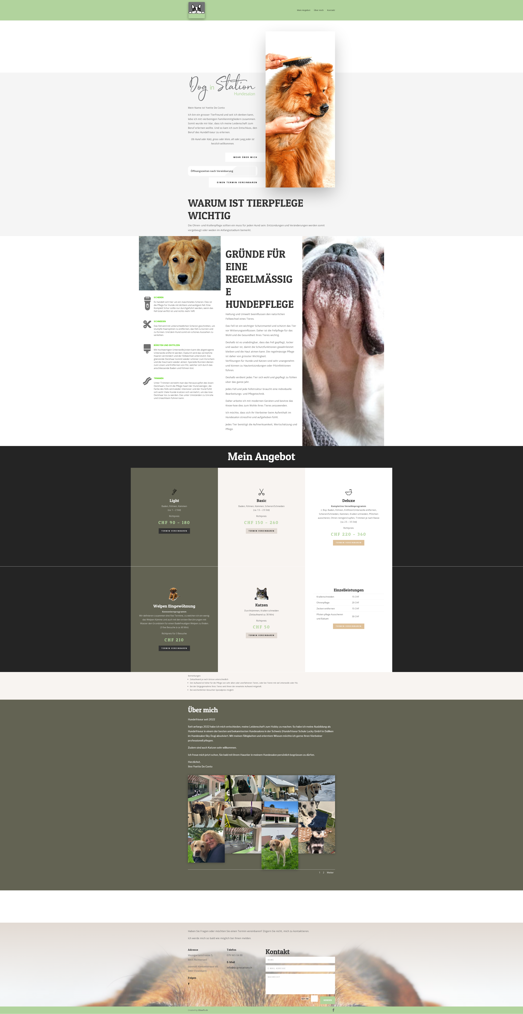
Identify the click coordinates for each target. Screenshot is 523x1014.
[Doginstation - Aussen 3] (206, 800)
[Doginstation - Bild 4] (280, 868)
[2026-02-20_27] (316, 826)
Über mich (319, 10)
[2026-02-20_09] (243, 826)
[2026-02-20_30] (280, 800)
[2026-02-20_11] (316, 852)
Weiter (330, 872)
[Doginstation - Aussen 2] (243, 852)
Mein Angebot (303, 10)
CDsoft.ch (203, 1010)
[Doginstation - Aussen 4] (280, 826)
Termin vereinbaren (174, 531)
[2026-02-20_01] (243, 800)
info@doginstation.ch (239, 967)
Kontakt (331, 10)
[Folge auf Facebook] (189, 984)
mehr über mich (245, 157)
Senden (327, 1000)
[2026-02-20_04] (206, 826)
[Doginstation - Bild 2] (206, 862)
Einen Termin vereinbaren (237, 182)
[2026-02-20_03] (316, 800)
